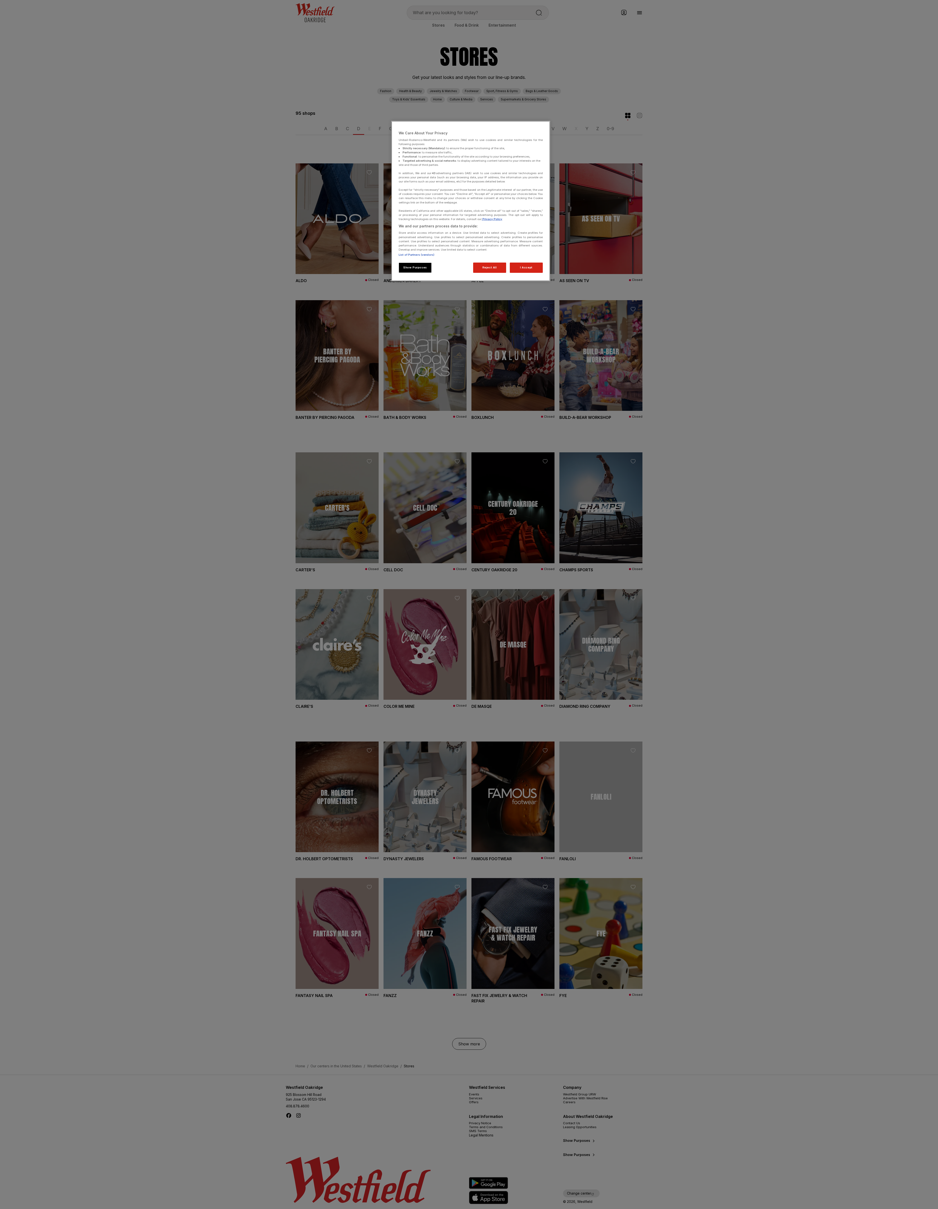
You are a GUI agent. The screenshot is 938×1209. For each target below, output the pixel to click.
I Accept (526, 267)
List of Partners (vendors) (416, 254)
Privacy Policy (492, 219)
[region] (470, 201)
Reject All (489, 267)
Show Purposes (415, 267)
